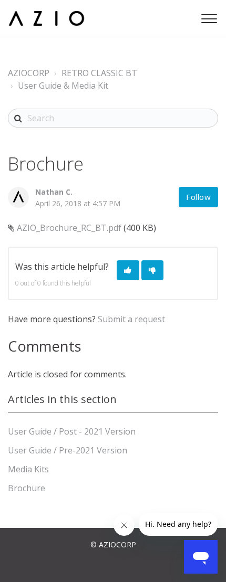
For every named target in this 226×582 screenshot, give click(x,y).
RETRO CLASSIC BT (99, 73)
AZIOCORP (28, 73)
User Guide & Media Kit (63, 85)
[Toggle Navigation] (208, 16)
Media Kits (28, 469)
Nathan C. (54, 192)
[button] (128, 270)
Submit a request (131, 319)
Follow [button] (198, 197)
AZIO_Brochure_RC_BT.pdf (69, 228)
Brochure (26, 488)
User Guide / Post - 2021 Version (72, 431)
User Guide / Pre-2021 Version (67, 450)
